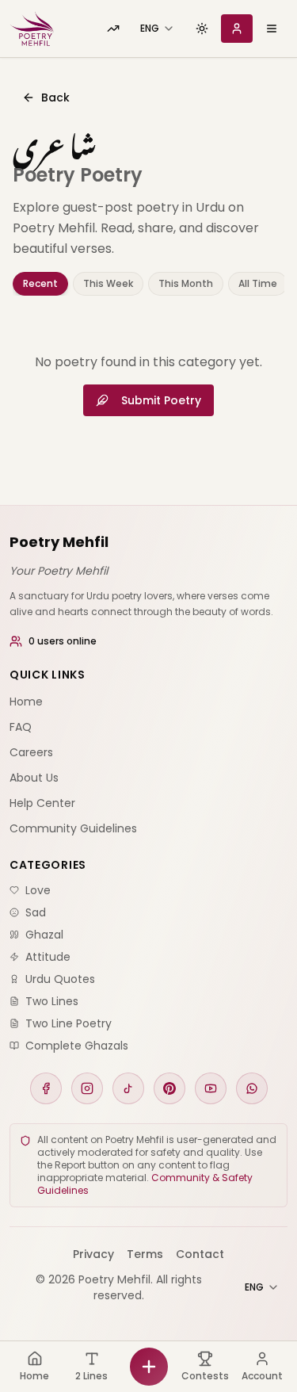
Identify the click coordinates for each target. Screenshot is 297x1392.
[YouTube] (211, 1088)
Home (26, 701)
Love (38, 890)
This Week (108, 283)
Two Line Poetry (68, 1023)
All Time (257, 283)
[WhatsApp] (252, 1088)
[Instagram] (87, 1088)
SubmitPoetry (161, 400)
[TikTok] (128, 1088)
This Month (185, 283)
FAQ (21, 727)
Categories (48, 865)
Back (55, 97)
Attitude (47, 957)
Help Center (42, 803)
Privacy (93, 1254)
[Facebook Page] (46, 1088)
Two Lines (51, 1001)
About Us (34, 778)
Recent (40, 283)
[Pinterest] (169, 1088)
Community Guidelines (73, 828)
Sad (35, 912)
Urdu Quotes (60, 979)
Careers (31, 752)
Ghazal (44, 935)
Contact (200, 1254)
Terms (145, 1254)
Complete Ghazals (76, 1046)
